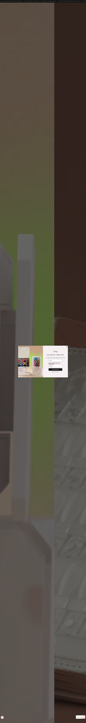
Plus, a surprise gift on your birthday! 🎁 (54, 364)
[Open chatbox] (83, 717)
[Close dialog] (66, 346)
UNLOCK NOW (55, 369)
